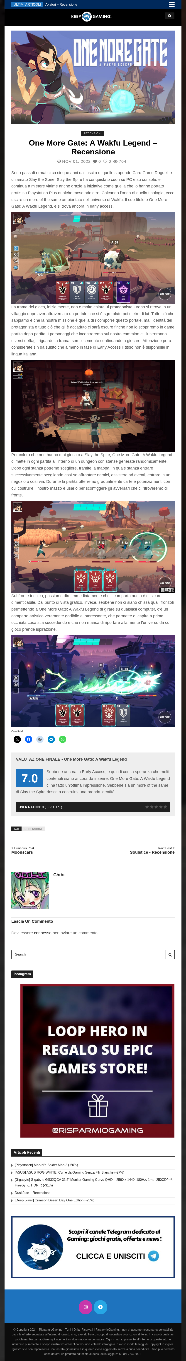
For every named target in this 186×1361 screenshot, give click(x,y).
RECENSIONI (93, 133)
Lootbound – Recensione (63, 4)
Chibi (59, 874)
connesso (42, 933)
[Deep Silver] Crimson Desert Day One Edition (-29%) (54, 1200)
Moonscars (22, 850)
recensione (33, 829)
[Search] (170, 954)
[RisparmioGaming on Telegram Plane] (100, 1307)
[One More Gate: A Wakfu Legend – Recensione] (93, 77)
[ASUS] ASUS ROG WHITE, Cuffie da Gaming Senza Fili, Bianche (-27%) (69, 1172)
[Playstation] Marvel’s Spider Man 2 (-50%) (46, 1165)
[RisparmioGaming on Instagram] (85, 1307)
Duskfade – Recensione (32, 1193)
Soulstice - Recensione (152, 850)
